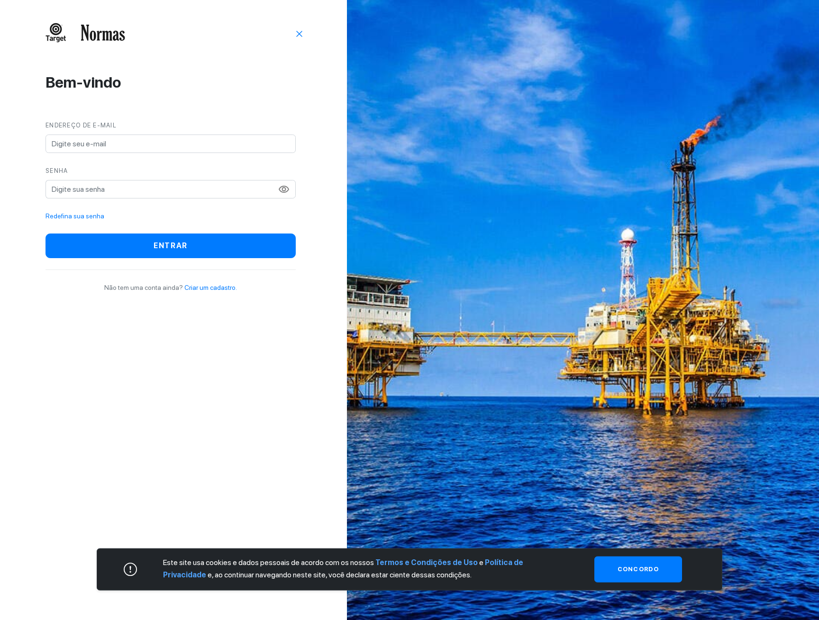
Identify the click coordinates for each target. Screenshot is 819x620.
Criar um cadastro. (210, 287)
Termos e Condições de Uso (426, 562)
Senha (57, 170)
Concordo (638, 569)
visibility (284, 189)
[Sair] (299, 33)
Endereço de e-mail (81, 125)
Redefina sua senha (75, 216)
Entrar (171, 245)
